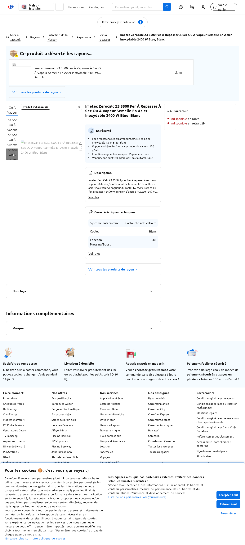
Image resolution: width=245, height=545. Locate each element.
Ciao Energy (10, 414)
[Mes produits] (192, 7)
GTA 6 (6, 457)
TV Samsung (10, 435)
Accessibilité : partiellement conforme (214, 443)
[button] (60, 7)
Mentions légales (207, 412)
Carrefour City (156, 409)
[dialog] (122, 504)
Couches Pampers (62, 425)
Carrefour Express (158, 414)
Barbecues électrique (16, 462)
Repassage (84, 37)
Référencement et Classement (215, 436)
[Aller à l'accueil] (11, 7)
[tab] (12, 110)
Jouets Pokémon (61, 451)
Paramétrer (228, 513)
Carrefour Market (158, 403)
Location (105, 446)
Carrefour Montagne (160, 425)
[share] (79, 107)
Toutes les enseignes (160, 446)
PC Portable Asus (13, 425)
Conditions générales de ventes (216, 398)
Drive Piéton (107, 419)
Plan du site (204, 456)
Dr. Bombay (10, 409)
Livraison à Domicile (112, 414)
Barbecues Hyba (61, 414)
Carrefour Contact (159, 419)
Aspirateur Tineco (13, 441)
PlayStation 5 (11, 451)
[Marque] (151, 328)
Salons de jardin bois (63, 419)
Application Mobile (111, 398)
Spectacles (106, 451)
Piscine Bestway (61, 446)
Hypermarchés (157, 398)
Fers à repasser (104, 37)
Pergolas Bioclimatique (65, 409)
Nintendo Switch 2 (14, 446)
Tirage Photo (108, 462)
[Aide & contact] (181, 7)
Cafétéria (153, 435)
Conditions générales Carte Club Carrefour (216, 429)
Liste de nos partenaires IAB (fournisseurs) (137, 497)
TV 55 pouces (59, 441)
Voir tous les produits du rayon (35, 92)
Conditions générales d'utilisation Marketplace (217, 405)
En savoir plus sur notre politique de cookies (35, 538)
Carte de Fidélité (110, 403)
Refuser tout (228, 504)
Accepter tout (228, 495)
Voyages (105, 457)
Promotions (10, 398)
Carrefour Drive (109, 409)
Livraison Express (110, 425)
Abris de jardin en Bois (64, 457)
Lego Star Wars (60, 462)
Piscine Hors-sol (61, 435)
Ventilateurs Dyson (14, 430)
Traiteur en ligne (110, 430)
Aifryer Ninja (59, 430)
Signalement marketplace (212, 451)
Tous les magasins (158, 451)
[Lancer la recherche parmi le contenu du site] (167, 6)
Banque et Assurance (112, 441)
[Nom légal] (151, 291)
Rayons (35, 37)
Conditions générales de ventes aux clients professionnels (218, 420)
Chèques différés (13, 403)
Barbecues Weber (62, 403)
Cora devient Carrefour (162, 441)
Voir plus (93, 197)
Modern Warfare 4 (14, 419)
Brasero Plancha (61, 398)
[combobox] (141, 7)
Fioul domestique (110, 435)
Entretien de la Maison (57, 37)
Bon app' (153, 430)
